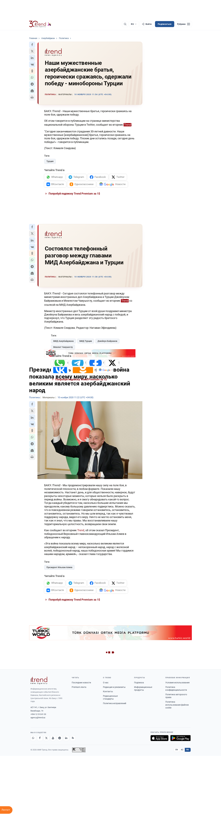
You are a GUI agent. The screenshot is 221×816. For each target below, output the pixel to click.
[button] (32, 45)
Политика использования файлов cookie (177, 705)
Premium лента (79, 687)
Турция (50, 161)
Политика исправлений (114, 703)
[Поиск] (125, 24)
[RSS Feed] (73, 738)
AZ (182, 750)
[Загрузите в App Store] (159, 738)
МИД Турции (85, 341)
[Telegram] (59, 738)
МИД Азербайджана (63, 341)
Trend (127, 124)
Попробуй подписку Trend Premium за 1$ (74, 193)
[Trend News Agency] (39, 680)
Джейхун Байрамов (107, 341)
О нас (105, 682)
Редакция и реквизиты (114, 687)
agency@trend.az (38, 717)
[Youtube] (53, 738)
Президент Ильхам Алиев (59, 567)
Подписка (139, 682)
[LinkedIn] (66, 738)
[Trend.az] (40, 24)
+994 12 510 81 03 (38, 714)
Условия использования (177, 682)
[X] (46, 738)
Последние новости (81, 682)
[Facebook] (40, 738)
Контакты (108, 691)
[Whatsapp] (33, 738)
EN (176, 750)
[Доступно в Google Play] (180, 738)
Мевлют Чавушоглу (63, 347)
